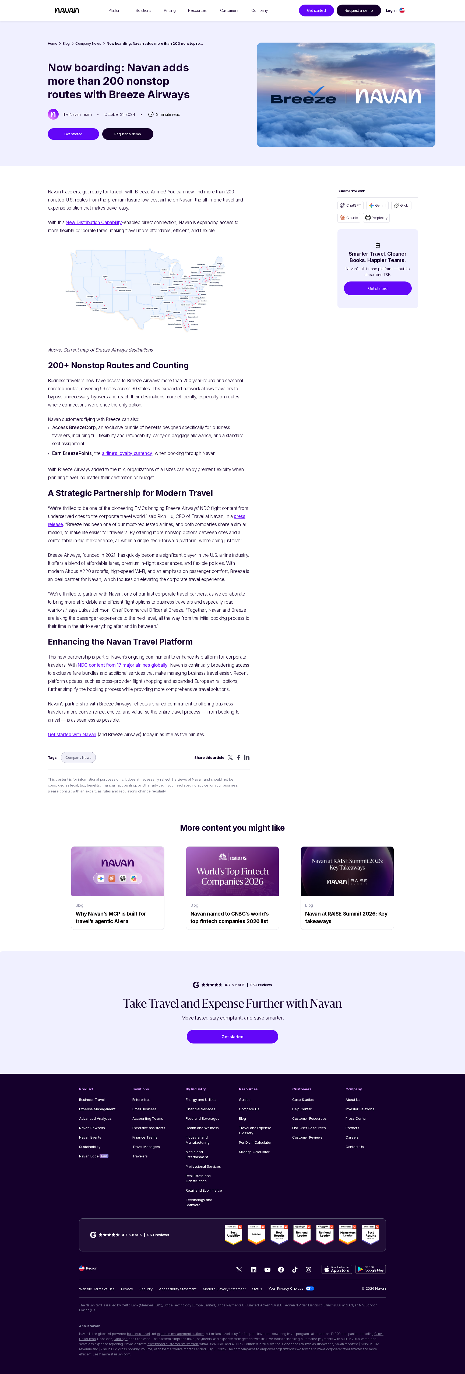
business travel (138, 1334)
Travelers (140, 1156)
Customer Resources (309, 1118)
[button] (378, 288)
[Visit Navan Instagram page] (308, 1269)
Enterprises (141, 1099)
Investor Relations (360, 1109)
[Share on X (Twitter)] (230, 757)
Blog (66, 43)
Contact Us (355, 1147)
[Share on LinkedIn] (247, 757)
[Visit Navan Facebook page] (281, 1269)
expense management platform (180, 1334)
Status (257, 1289)
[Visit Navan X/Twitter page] (240, 1270)
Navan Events (90, 1137)
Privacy (127, 1289)
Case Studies (303, 1099)
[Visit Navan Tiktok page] (294, 1269)
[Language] (402, 10)
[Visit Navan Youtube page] (267, 1269)
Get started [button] (316, 10)
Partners (352, 1128)
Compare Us (249, 1109)
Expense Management (97, 1109)
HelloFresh (87, 1339)
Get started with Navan (72, 734)
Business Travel (92, 1099)
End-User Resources (309, 1128)
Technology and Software (199, 1202)
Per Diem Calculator (255, 1142)
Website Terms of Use (97, 1289)
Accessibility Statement (177, 1289)
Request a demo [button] (359, 10)
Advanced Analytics (95, 1118)
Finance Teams (144, 1137)
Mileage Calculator (254, 1152)
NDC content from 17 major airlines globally (122, 665)
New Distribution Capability (94, 222)
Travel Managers (146, 1147)
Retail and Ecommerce (204, 1190)
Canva (378, 1334)
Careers (352, 1137)
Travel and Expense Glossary (255, 1130)
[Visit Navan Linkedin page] (253, 1269)
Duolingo (121, 1339)
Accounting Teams (147, 1118)
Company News (88, 43)
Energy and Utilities (201, 1099)
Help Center (302, 1109)
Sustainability (89, 1147)
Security (146, 1289)
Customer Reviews (307, 1137)
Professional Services (203, 1166)
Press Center (356, 1118)
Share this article (209, 757)
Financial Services (200, 1109)
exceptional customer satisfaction (172, 1344)
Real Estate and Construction (198, 1178)
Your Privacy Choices (286, 1288)
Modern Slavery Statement (224, 1289)
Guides (244, 1099)
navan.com (122, 1354)
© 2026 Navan (373, 1288)
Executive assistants (148, 1128)
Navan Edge (93, 1156)
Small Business (144, 1109)
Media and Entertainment (197, 1154)
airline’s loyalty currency (127, 453)
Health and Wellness (202, 1128)
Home (52, 43)
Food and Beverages (202, 1118)
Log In (391, 10)
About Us (353, 1099)
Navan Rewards (92, 1128)
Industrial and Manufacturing (198, 1140)
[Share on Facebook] (238, 757)
